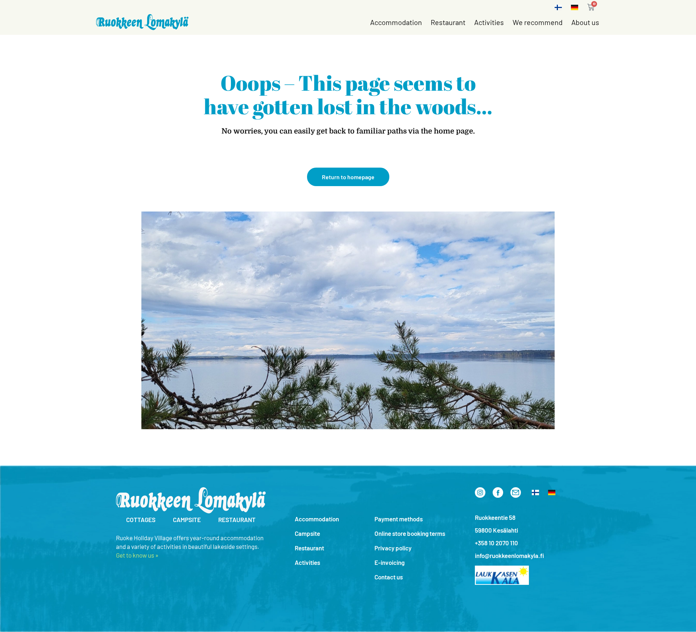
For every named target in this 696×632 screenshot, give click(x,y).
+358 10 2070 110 (496, 542)
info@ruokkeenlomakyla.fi (509, 555)
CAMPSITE (187, 519)
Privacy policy (392, 547)
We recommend (538, 22)
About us (585, 22)
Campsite (307, 533)
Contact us (388, 576)
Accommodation (396, 22)
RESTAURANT (237, 519)
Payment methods (398, 518)
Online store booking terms (409, 533)
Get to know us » (137, 555)
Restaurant (448, 22)
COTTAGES (141, 519)
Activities (489, 22)
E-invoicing (389, 562)
